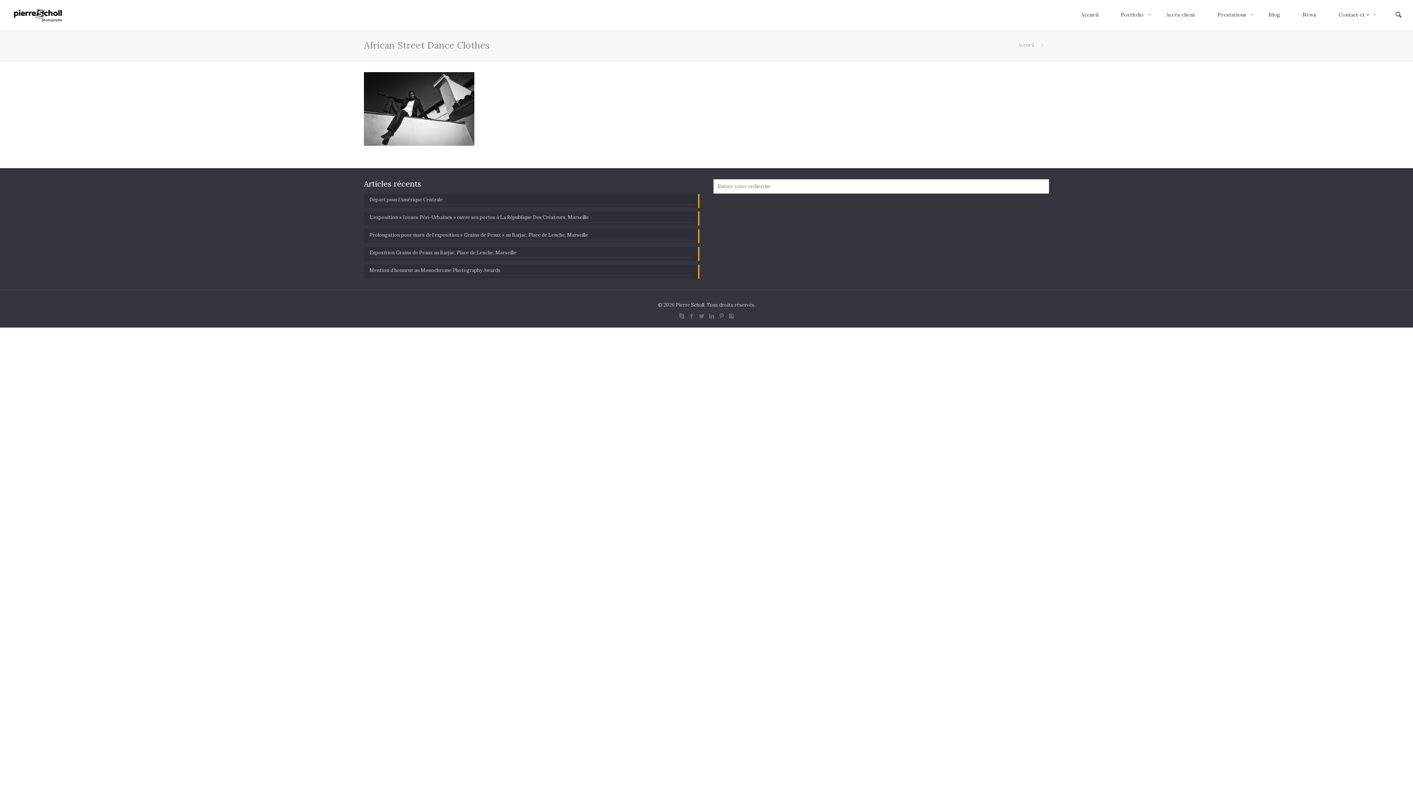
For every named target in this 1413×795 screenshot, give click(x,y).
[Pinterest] (721, 315)
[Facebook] (691, 315)
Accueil (1026, 45)
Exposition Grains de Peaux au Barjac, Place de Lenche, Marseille (442, 253)
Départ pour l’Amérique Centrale (406, 200)
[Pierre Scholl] (38, 14)
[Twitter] (701, 315)
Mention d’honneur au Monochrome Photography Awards (434, 270)
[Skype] (682, 315)
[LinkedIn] (711, 315)
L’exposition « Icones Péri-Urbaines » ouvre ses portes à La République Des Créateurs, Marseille (479, 217)
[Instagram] (731, 315)
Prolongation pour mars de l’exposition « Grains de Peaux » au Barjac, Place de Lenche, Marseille (478, 235)
